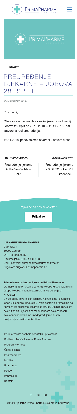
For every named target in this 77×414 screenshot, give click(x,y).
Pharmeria (10, 365)
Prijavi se (38, 216)
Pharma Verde (12, 355)
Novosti (14, 67)
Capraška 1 (10, 247)
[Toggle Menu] (69, 10)
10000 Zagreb (12, 251)
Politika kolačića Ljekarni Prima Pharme (27, 339)
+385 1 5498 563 (31, 259)
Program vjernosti (14, 345)
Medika (8, 360)
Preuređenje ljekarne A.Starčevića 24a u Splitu (18, 170)
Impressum (11, 376)
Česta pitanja (12, 350)
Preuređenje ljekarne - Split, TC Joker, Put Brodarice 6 (59, 170)
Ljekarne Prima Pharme (30, 403)
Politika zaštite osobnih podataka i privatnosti (30, 334)
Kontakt (8, 381)
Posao (8, 371)
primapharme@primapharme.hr (40, 263)
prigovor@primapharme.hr (31, 267)
